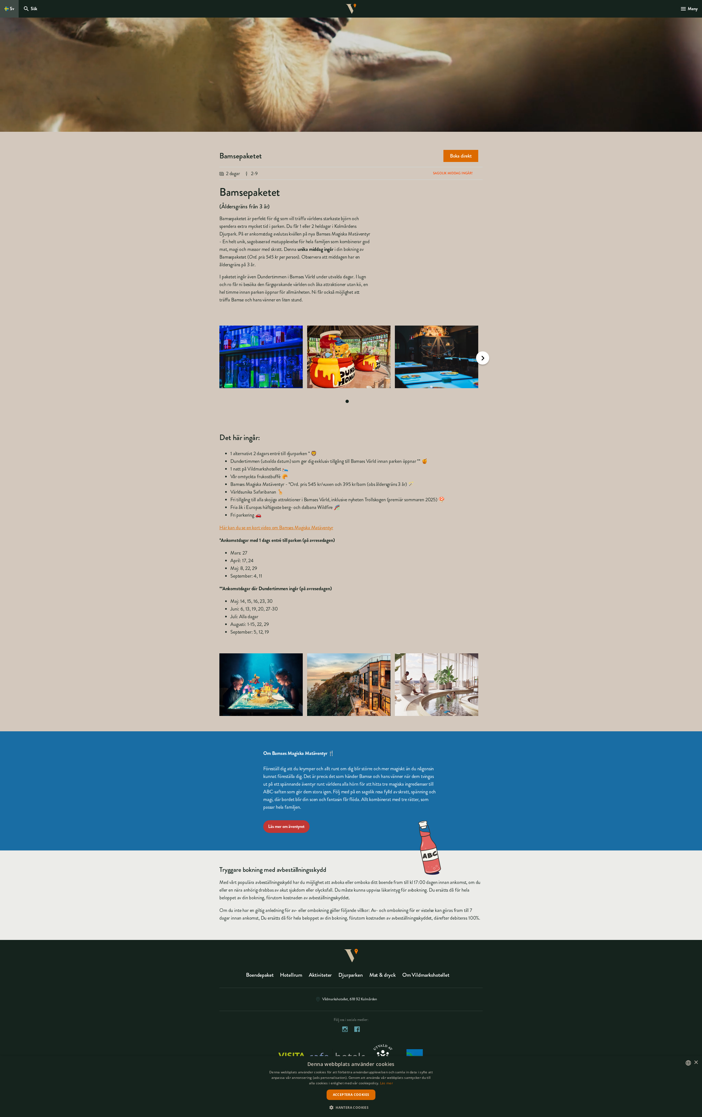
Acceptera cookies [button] (351, 1094)
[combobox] (688, 1063)
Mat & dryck (382, 975)
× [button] (696, 1062)
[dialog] (351, 1086)
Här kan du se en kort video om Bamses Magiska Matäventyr (276, 527)
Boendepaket (259, 975)
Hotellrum (291, 975)
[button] (351, 1107)
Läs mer (386, 1083)
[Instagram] (345, 1030)
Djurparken (350, 975)
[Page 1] (347, 401)
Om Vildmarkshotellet (425, 975)
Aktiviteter (320, 975)
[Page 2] (355, 401)
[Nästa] (482, 358)
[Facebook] (357, 1030)
